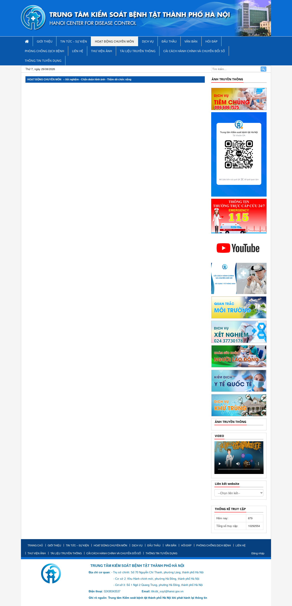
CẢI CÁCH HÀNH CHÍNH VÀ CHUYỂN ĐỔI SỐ (194, 51)
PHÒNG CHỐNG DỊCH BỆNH (44, 51)
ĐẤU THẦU (169, 41)
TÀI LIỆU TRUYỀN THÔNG (137, 51)
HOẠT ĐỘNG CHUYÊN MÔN (114, 41)
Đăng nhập (257, 553)
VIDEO (219, 436)
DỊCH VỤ (148, 41)
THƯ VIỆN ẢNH (101, 51)
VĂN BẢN (191, 41)
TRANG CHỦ (35, 545)
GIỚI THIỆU (44, 41)
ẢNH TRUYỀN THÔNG (227, 79)
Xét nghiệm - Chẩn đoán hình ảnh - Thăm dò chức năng (98, 79)
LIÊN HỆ (77, 51)
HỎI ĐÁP (211, 41)
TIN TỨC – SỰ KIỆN (73, 41)
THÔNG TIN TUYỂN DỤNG (43, 61)
